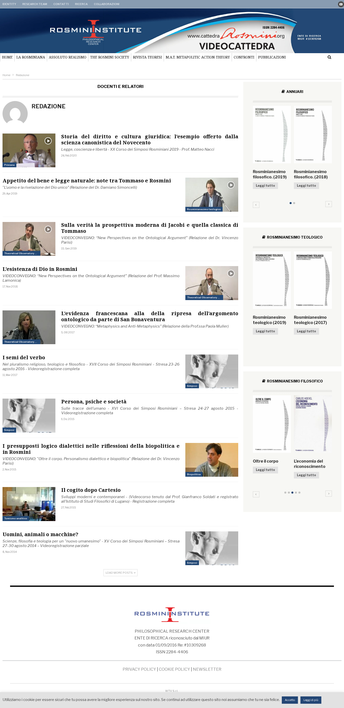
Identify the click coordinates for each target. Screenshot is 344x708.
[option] (292, 155)
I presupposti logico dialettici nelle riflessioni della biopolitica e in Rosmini (91, 448)
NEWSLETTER (207, 669)
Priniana (9, 165)
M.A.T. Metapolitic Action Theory (198, 57)
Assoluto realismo (67, 57)
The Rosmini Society (109, 57)
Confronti (244, 57)
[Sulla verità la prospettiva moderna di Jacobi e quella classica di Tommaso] (29, 239)
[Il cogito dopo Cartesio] (29, 504)
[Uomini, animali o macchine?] (211, 548)
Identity (9, 4)
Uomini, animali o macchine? (40, 534)
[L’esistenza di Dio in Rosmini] (211, 283)
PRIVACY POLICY (139, 669)
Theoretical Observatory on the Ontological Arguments (22, 253)
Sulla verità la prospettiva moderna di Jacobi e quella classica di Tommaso (149, 227)
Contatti (61, 4)
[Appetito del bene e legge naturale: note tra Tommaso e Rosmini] (211, 194)
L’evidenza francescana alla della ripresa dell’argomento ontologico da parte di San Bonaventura (149, 316)
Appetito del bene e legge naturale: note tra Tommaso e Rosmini (87, 180)
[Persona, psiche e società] (29, 415)
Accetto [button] (290, 700)
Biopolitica (194, 474)
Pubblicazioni (272, 57)
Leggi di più (310, 700)
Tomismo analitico (15, 518)
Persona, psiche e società (93, 401)
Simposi (192, 385)
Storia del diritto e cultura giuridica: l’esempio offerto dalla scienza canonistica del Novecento (149, 139)
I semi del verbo (24, 357)
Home (7, 57)
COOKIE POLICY (174, 669)
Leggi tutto (265, 185)
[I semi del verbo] (211, 371)
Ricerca (81, 4)
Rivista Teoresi (147, 57)
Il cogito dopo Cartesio (91, 490)
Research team (34, 4)
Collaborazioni (106, 4)
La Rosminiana (30, 57)
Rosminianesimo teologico (204, 209)
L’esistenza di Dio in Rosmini (40, 269)
